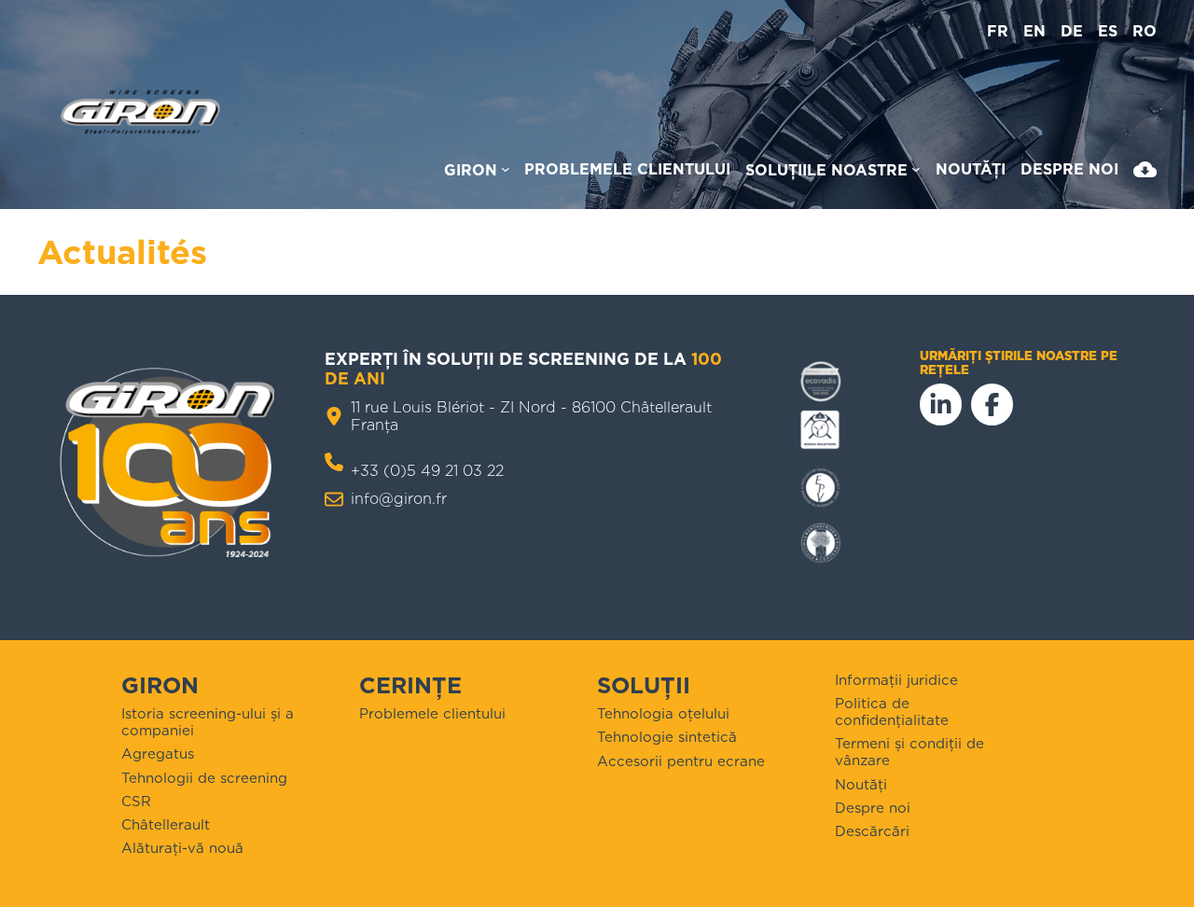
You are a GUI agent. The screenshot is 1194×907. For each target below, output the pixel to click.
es (1108, 31)
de (1072, 31)
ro (1144, 31)
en (1034, 31)
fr (997, 31)
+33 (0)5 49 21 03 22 (427, 471)
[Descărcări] (1145, 173)
